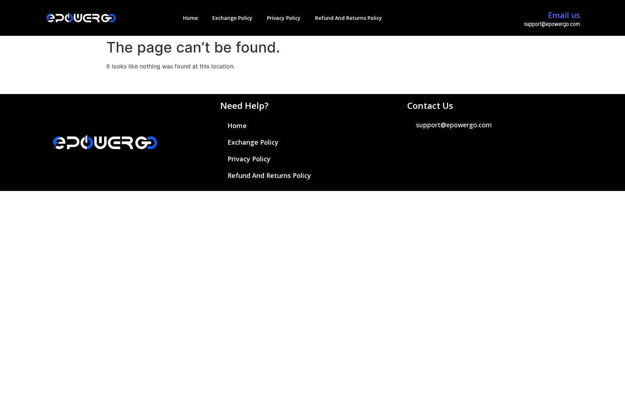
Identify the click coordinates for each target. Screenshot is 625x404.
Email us (564, 14)
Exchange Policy (232, 17)
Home (190, 17)
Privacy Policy (284, 17)
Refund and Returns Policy (348, 17)
